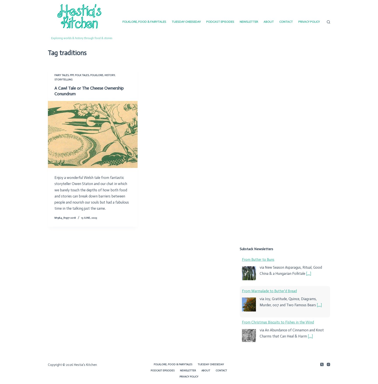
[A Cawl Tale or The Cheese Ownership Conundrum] (93, 134)
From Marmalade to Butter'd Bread (269, 291)
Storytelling (63, 79)
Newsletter (249, 22)
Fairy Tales (61, 75)
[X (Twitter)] (322, 364)
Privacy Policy (309, 22)
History (110, 75)
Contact (286, 22)
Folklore (96, 75)
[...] (308, 273)
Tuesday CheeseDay (186, 22)
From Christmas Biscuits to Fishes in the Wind (278, 322)
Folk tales (82, 75)
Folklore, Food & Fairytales (144, 22)
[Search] (328, 22)
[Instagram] (328, 364)
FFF (72, 75)
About (269, 22)
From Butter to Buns (258, 259)
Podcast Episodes (220, 22)
